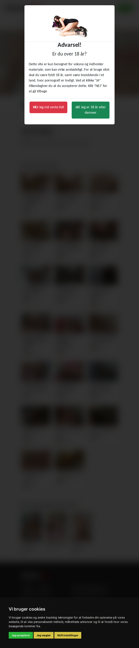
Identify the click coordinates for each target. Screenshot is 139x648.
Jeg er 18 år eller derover (90, 110)
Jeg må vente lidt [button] (48, 107)
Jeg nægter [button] (44, 635)
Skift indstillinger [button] (67, 635)
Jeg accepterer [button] (21, 635)
